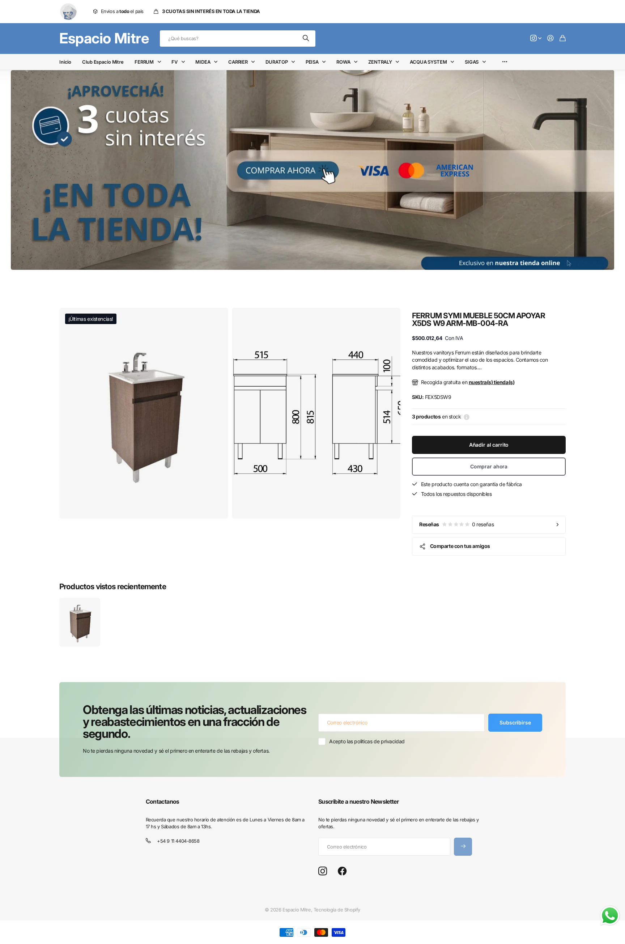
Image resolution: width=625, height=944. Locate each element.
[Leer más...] (536, 38)
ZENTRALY (380, 62)
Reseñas (456, 524)
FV (174, 62)
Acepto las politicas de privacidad (367, 741)
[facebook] (342, 871)
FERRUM (144, 62)
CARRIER (238, 62)
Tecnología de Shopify (337, 910)
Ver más (505, 62)
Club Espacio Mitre (103, 62)
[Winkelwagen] (563, 38)
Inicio (65, 62)
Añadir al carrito (489, 445)
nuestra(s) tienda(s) (492, 382)
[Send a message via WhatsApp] (610, 915)
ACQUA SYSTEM (428, 62)
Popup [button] (466, 416)
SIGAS (472, 62)
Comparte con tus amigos (460, 546)
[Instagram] (322, 871)
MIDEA (202, 62)
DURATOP (276, 62)
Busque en (306, 38)
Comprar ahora (488, 466)
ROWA (343, 62)
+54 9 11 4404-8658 (178, 841)
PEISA (312, 62)
